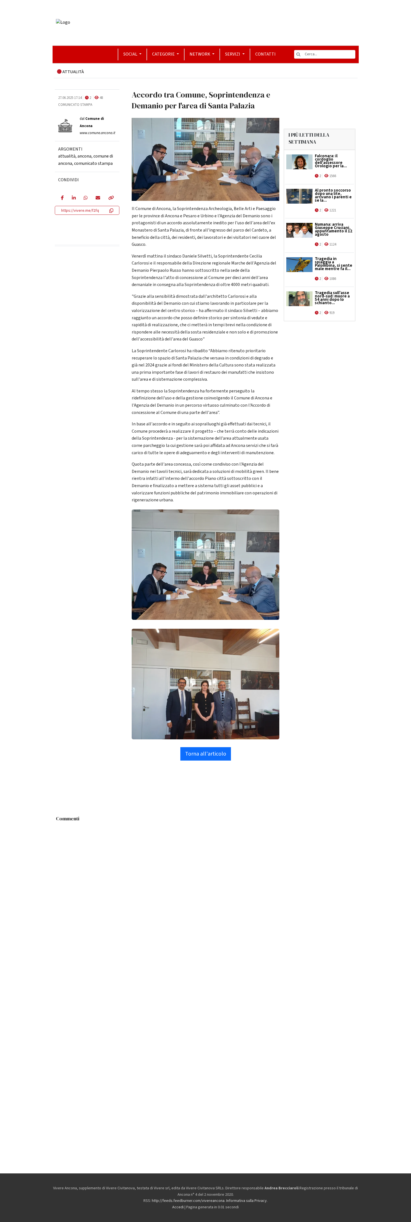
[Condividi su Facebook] (62, 198)
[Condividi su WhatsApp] (85, 198)
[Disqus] (205, 894)
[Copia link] (110, 198)
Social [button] (130, 54)
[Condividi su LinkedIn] (73, 198)
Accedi (178, 1207)
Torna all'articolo (205, 754)
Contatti (265, 54)
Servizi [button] (233, 54)
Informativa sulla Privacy (246, 1201)
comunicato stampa (93, 163)
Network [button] (200, 54)
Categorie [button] (164, 54)
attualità (66, 156)
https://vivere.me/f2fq (80, 210)
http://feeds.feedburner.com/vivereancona (188, 1201)
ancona (84, 156)
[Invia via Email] (98, 198)
